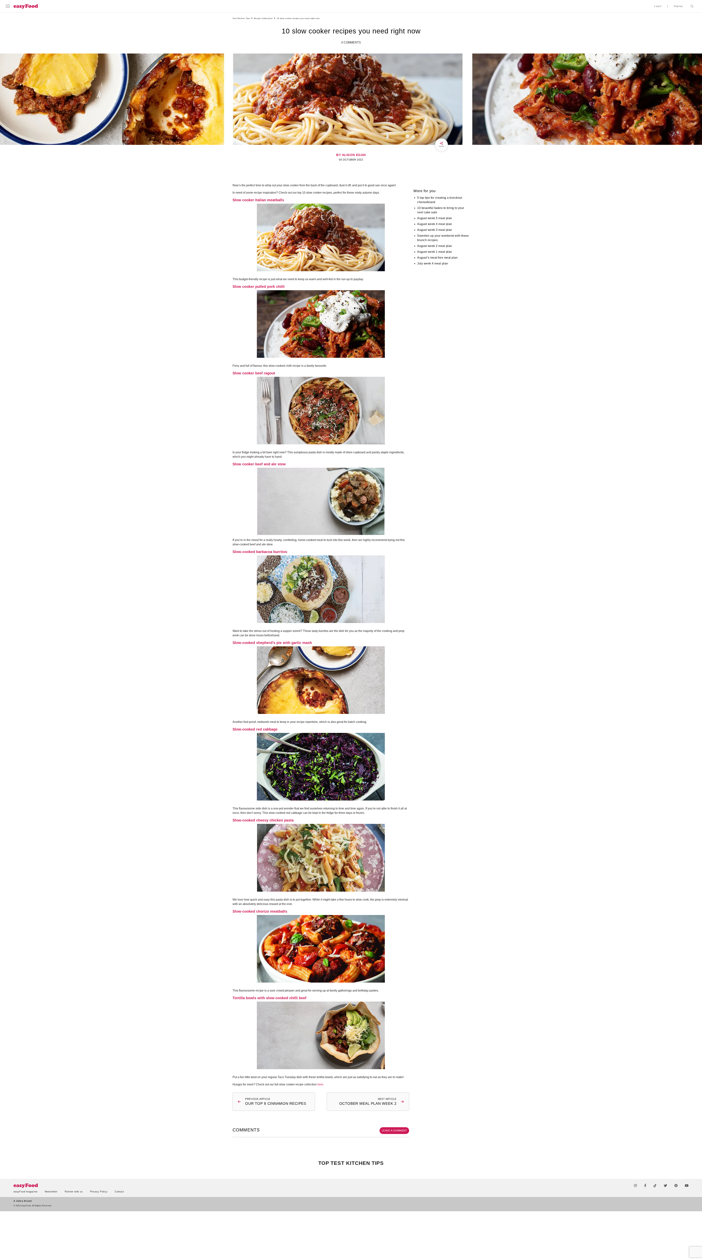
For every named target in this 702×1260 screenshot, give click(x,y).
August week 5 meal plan (434, 218)
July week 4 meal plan (432, 263)
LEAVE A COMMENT (394, 1130)
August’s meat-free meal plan (437, 257)
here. (320, 1084)
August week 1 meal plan (434, 251)
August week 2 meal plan (434, 245)
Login (658, 6)
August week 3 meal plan (434, 229)
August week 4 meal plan (434, 224)
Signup (678, 6)
